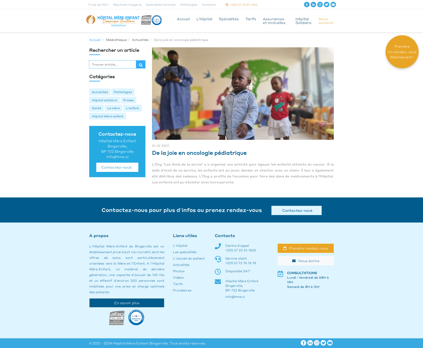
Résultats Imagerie (127, 4)
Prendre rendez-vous (307, 248)
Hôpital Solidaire (303, 21)
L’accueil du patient (189, 258)
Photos (179, 271)
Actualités (100, 92)
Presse (128, 100)
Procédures (182, 290)
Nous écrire (307, 260)
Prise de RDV (99, 4)
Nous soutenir (326, 21)
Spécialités (229, 19)
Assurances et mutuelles (274, 21)
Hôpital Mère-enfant (107, 116)
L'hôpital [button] (204, 19)
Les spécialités (185, 252)
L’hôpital (180, 245)
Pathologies (188, 4)
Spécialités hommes (161, 4)
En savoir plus (126, 302)
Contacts (209, 4)
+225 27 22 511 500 (243, 4)
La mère (113, 108)
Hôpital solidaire (104, 100)
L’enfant (132, 108)
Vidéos (178, 277)
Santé (96, 108)
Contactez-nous (116, 167)
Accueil (183, 19)
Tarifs (250, 19)
